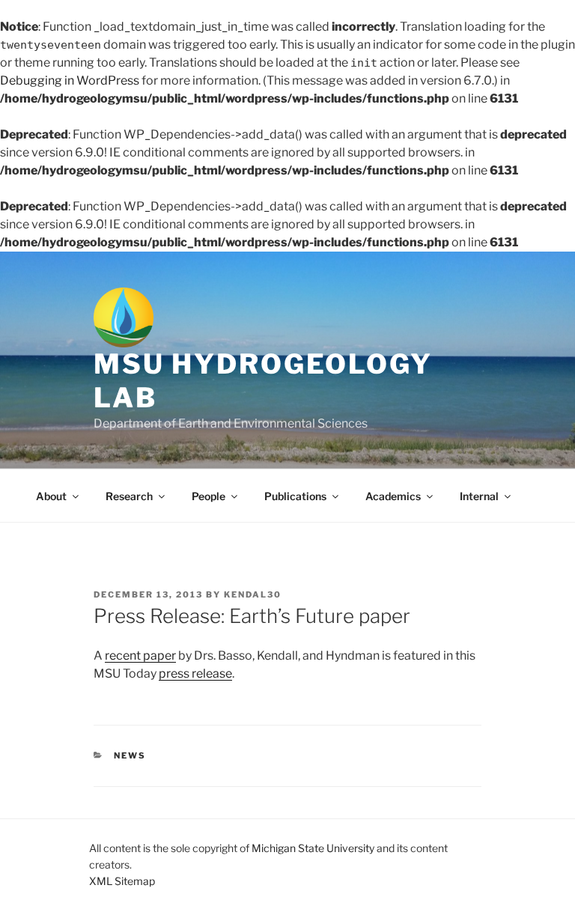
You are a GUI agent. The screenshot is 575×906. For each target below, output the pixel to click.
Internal (479, 496)
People (208, 496)
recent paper (140, 655)
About (51, 496)
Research (129, 496)
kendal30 (253, 594)
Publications (295, 496)
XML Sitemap (122, 881)
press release (195, 673)
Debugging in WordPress (69, 80)
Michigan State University (313, 848)
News (130, 755)
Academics (393, 496)
